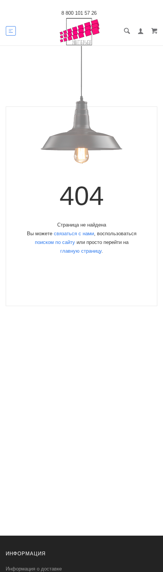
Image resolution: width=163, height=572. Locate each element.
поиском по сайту (55, 242)
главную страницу (81, 251)
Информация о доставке (34, 569)
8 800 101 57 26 (79, 13)
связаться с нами (74, 233)
